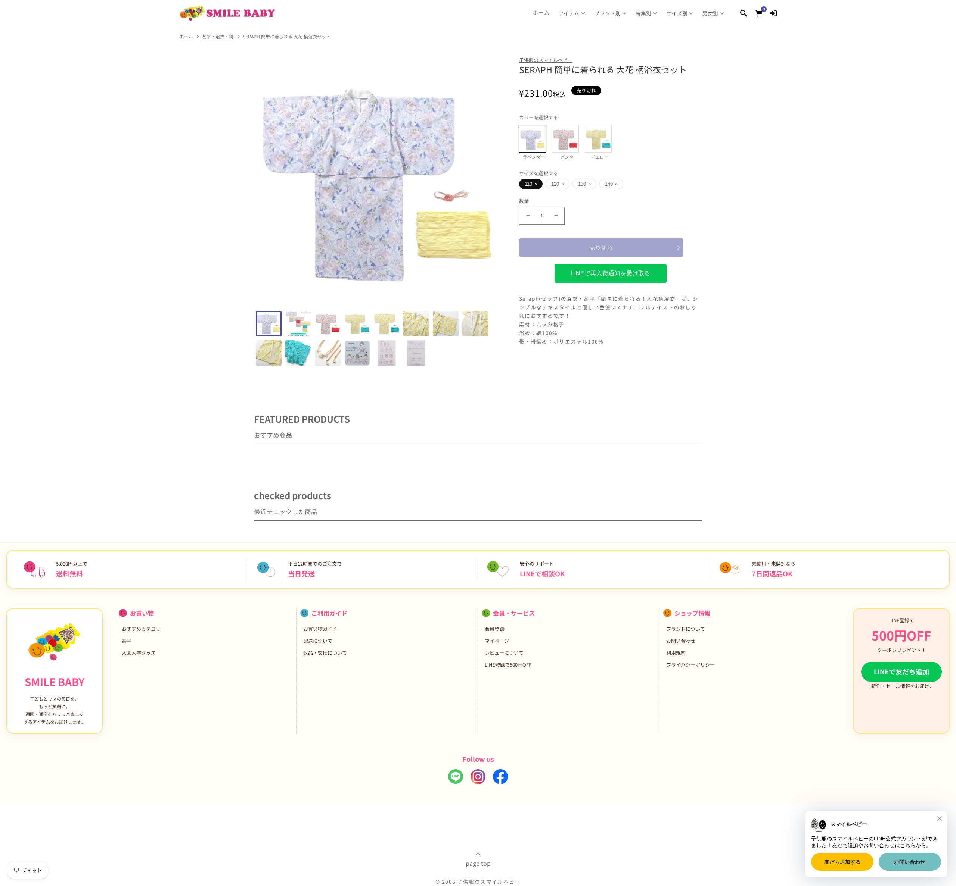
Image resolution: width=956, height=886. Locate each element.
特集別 (643, 13)
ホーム (541, 12)
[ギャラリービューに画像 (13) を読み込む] (387, 353)
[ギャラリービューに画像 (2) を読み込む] (298, 323)
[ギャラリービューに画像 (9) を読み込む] (269, 353)
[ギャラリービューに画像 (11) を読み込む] (328, 353)
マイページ (497, 640)
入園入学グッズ (139, 652)
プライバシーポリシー (690, 664)
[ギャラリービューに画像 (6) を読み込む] (416, 323)
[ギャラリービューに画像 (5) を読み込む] (387, 323)
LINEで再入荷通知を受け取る (610, 273)
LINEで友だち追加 (901, 671)
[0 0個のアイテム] (758, 12)
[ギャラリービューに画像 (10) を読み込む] (298, 353)
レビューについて (504, 652)
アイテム (569, 13)
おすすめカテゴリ (141, 628)
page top (478, 862)
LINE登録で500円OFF (508, 664)
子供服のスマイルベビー (545, 59)
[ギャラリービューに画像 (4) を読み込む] (357, 323)
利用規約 (676, 652)
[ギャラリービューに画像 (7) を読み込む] (446, 323)
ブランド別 (608, 13)
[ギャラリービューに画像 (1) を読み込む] (269, 323)
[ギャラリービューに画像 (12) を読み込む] (357, 353)
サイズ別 (677, 13)
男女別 (710, 13)
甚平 (126, 640)
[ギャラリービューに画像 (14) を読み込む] (416, 353)
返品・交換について (325, 652)
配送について (317, 640)
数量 (524, 200)
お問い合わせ (680, 640)
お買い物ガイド (320, 628)
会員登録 (494, 628)
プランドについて (685, 628)
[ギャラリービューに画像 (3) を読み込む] (328, 323)
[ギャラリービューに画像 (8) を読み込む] (475, 323)
